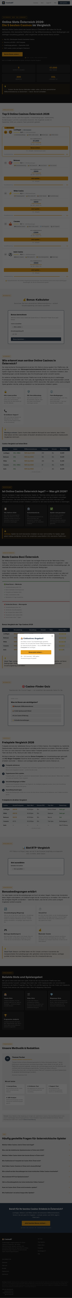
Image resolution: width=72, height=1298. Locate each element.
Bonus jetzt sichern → (36, 652)
